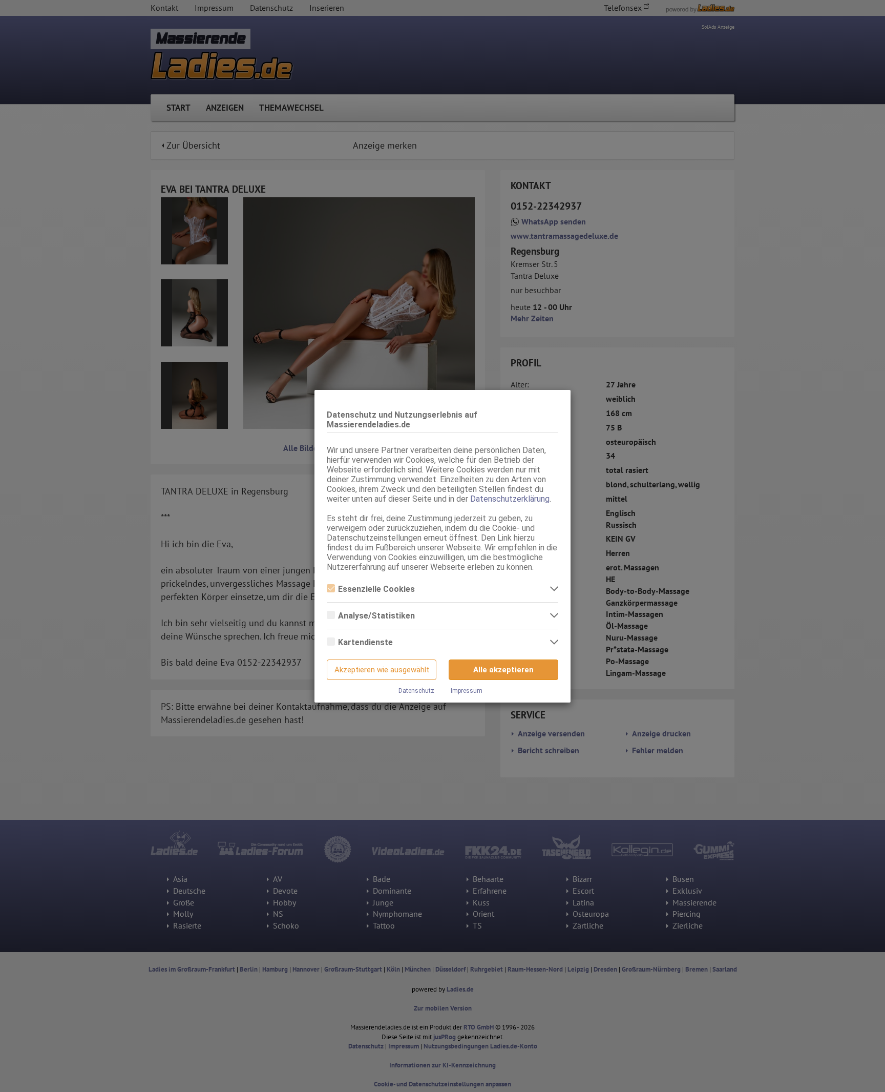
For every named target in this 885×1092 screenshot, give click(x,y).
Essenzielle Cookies (376, 589)
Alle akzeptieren (503, 669)
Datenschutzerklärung (510, 499)
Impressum (466, 690)
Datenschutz (416, 690)
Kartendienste (365, 642)
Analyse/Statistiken (376, 616)
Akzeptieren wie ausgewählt (381, 669)
